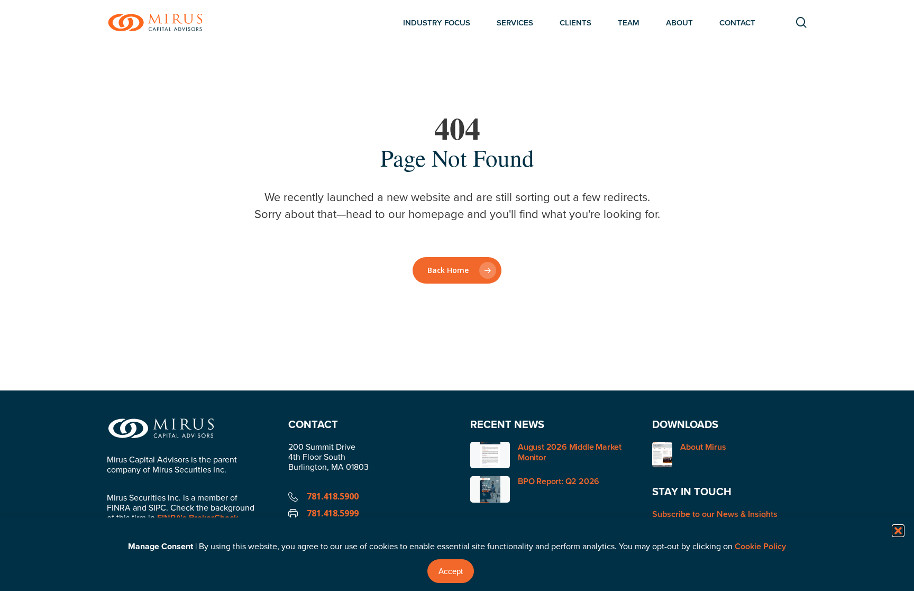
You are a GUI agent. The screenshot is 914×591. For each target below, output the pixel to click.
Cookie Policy (760, 546)
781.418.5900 (333, 496)
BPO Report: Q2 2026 (558, 481)
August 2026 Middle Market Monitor (569, 452)
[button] (898, 530)
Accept (450, 571)
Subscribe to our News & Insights (715, 514)
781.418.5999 (333, 513)
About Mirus (703, 447)
